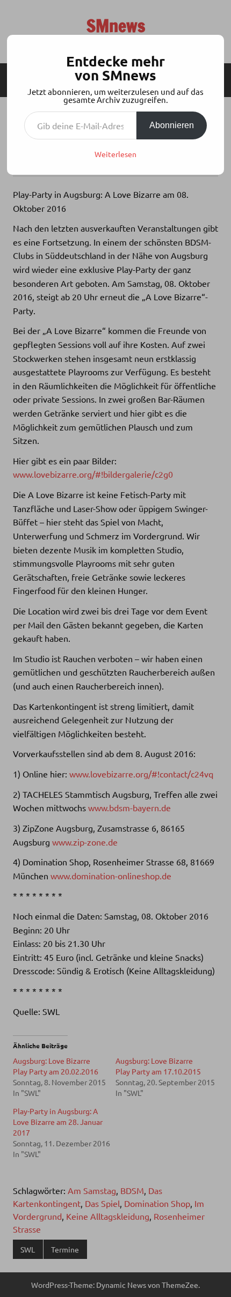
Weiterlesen (115, 154)
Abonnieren (171, 125)
